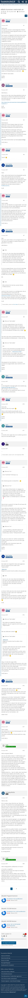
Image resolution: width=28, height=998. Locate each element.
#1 (23, 25)
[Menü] (26, 1)
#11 (23, 430)
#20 (23, 863)
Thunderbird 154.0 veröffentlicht (14, 898)
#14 (23, 561)
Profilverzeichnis (5, 185)
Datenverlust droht (6, 295)
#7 (23, 235)
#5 (23, 169)
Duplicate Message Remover (8, 387)
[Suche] (19, 1)
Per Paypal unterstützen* (9, 942)
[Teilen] (26, 16)
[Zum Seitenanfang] (25, 996)
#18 (23, 750)
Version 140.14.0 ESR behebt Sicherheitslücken (13, 925)
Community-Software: (8, 992)
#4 (23, 154)
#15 (23, 615)
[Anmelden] (22, 2)
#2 (23, 90)
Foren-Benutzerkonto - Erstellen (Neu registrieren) (11, 976)
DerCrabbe (15, 304)
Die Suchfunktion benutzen (6, 973)
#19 (23, 798)
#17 (23, 726)
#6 (23, 200)
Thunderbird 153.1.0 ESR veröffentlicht (16, 911)
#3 (23, 120)
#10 (23, 404)
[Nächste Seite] (16, 889)
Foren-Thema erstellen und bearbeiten (9, 978)
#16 (23, 685)
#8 (23, 317)
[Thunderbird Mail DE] (7, 1)
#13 (23, 467)
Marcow (4, 11)
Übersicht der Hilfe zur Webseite (7, 971)
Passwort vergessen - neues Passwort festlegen (10, 981)
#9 (23, 381)
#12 (23, 448)
